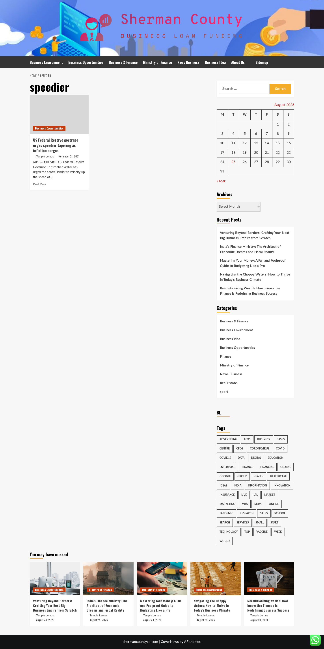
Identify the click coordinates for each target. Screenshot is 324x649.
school (279, 513)
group (242, 476)
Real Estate (228, 383)
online (274, 504)
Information (257, 485)
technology (229, 532)
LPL (255, 495)
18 (233, 152)
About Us (238, 62)
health (258, 476)
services (242, 522)
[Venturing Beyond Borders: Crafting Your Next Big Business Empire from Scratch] (55, 578)
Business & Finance (123, 62)
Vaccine (262, 532)
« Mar (221, 181)
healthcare (278, 476)
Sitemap (262, 62)
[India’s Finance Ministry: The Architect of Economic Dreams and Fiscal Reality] (108, 578)
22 (278, 152)
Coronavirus (259, 448)
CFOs (239, 448)
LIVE (244, 495)
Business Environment (46, 62)
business (263, 439)
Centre (225, 448)
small (259, 522)
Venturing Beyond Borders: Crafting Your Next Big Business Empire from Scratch (254, 235)
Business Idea (215, 62)
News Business (188, 62)
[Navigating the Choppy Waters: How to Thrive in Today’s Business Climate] (215, 578)
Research (246, 513)
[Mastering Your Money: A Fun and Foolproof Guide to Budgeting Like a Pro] (162, 578)
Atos (247, 439)
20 (256, 152)
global (285, 467)
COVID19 (225, 458)
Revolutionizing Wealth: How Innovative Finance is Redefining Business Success (250, 291)
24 (222, 162)
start (274, 522)
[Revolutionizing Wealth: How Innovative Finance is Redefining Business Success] (269, 578)
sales (264, 513)
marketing (227, 504)
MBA (245, 504)
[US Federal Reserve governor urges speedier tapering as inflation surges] (59, 114)
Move (258, 504)
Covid (280, 448)
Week (278, 532)
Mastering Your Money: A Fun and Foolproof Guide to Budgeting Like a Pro (252, 263)
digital (256, 458)
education (275, 458)
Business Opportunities (85, 62)
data (241, 458)
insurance (227, 495)
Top (247, 532)
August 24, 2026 (45, 620)
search (225, 522)
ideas (223, 485)
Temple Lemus (45, 156)
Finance (225, 356)
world (225, 541)
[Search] (291, 62)
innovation (282, 485)
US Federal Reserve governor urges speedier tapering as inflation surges (55, 145)
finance (247, 467)
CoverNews (170, 641)
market (269, 495)
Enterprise (227, 467)
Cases (281, 439)
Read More (39, 184)
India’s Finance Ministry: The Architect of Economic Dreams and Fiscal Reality (250, 249)
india (237, 485)
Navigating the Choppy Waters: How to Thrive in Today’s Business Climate (255, 277)
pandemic (226, 513)
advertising (228, 439)
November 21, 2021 (69, 156)
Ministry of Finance (157, 62)
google (225, 476)
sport (224, 392)
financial (267, 467)
